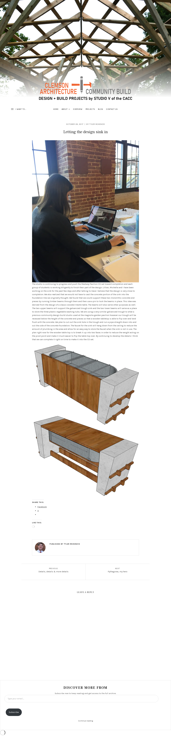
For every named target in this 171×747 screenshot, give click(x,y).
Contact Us (112, 109)
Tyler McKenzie (97, 124)
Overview (77, 109)
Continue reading (85, 721)
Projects (90, 109)
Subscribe (14, 712)
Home (56, 109)
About (66, 109)
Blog (100, 109)
